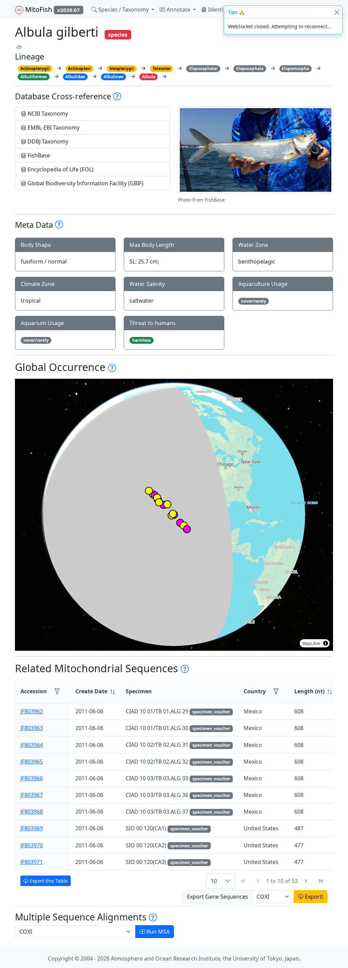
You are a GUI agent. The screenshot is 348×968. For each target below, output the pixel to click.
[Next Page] (306, 881)
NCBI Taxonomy (47, 113)
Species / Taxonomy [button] (123, 9)
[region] (174, 515)
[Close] (336, 12)
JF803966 (31, 778)
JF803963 (31, 728)
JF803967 (31, 795)
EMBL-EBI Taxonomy (53, 127)
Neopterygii (121, 68)
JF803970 (31, 845)
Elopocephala (249, 68)
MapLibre (311, 643)
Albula (148, 77)
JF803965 (31, 761)
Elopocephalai (203, 68)
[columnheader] (95, 691)
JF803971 (31, 862)
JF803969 (31, 828)
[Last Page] (321, 881)
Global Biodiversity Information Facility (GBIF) (84, 183)
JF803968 (31, 811)
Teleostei (162, 68)
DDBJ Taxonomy (47, 141)
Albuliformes (33, 77)
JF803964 (31, 745)
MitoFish (51, 9)
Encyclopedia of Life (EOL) (59, 169)
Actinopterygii (35, 68)
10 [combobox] (214, 881)
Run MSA (157, 931)
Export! (313, 896)
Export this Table (48, 881)
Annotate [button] (178, 9)
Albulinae (113, 77)
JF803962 (31, 711)
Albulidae (75, 77)
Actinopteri (79, 68)
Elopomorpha (295, 68)
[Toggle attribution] (325, 643)
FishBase (38, 155)
